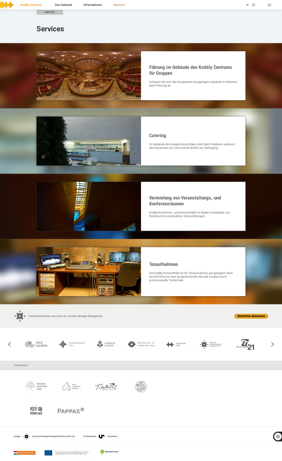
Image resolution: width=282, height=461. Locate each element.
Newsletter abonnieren (251, 316)
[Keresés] (254, 5)
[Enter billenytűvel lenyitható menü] (269, 5)
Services (119, 5)
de (247, 5)
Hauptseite (50, 12)
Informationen (93, 5)
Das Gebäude (63, 5)
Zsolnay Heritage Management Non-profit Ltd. (53, 436)
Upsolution (112, 436)
